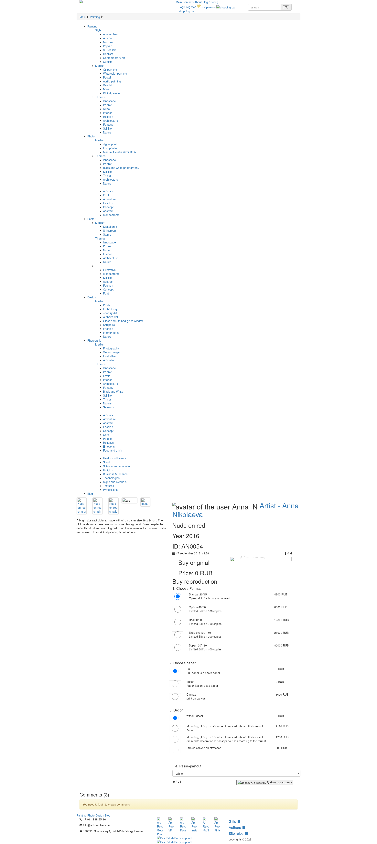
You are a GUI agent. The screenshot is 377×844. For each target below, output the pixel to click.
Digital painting (112, 93)
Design (91, 297)
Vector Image (111, 352)
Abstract (108, 38)
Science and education (117, 466)
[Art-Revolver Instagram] (194, 824)
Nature (107, 132)
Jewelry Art (110, 313)
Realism (108, 54)
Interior (107, 113)
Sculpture (109, 325)
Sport (106, 462)
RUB (177, 782)
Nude (106, 109)
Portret (107, 105)
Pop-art (107, 46)
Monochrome (111, 215)
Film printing (110, 148)
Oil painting (110, 69)
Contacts (188, 2)
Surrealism (109, 50)
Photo (91, 136)
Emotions (109, 446)
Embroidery (110, 309)
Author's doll (110, 317)
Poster (91, 219)
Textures (108, 486)
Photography (111, 348)
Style (98, 30)
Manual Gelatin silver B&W (119, 152)
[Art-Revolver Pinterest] (217, 824)
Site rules (236, 833)
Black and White (113, 391)
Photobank (94, 340)
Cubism (108, 62)
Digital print (110, 227)
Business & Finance (115, 474)
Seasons (108, 407)
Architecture (110, 121)
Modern (108, 42)
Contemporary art (114, 58)
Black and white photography (121, 168)
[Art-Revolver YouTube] (205, 824)
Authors (235, 827)
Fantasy (108, 124)
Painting (95, 17)
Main (179, 2)
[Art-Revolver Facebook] (183, 824)
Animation (109, 360)
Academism (110, 34)
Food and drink (112, 450)
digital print (110, 144)
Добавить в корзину (279, 782)
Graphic (108, 85)
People (107, 439)
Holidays (108, 442)
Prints (106, 305)
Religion (108, 117)
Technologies (111, 478)
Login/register (187, 7)
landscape (109, 101)
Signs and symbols (114, 482)
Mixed (107, 89)
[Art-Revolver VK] (171, 824)
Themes (100, 97)
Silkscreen (109, 230)
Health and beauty (114, 458)
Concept (108, 207)
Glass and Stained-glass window (123, 321)
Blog (205, 2)
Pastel (107, 77)
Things (107, 175)
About (198, 2)
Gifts (233, 821)
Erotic (106, 195)
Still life (107, 128)
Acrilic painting (112, 81)
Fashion (108, 203)
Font (106, 293)
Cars (106, 435)
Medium (100, 66)
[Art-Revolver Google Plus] (160, 826)
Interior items (111, 333)
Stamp (107, 234)
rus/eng (213, 2)
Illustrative (109, 270)
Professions (110, 490)
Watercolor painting (115, 73)
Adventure (109, 199)
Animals (108, 191)
